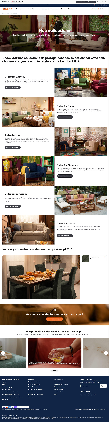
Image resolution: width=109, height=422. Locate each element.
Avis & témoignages (7, 387)
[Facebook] (88, 394)
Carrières (5, 399)
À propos (4, 381)
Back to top (102, 409)
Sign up (103, 386)
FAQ (55, 394)
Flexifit (30, 397)
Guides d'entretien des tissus (10, 392)
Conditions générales (80, 409)
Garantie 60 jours (59, 389)
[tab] (51, 370)
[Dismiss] (106, 2)
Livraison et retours (59, 387)
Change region (100, 1)
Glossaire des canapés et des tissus (12, 397)
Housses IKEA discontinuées (35, 394)
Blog (3, 384)
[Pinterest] (85, 394)
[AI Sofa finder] (100, 9)
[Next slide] (106, 353)
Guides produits (6, 389)
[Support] (103, 5)
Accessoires (31, 392)
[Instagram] (81, 394)
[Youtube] (95, 394)
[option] (54, 353)
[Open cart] (105, 9)
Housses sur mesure (33, 381)
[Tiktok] (91, 394)
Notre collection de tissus (35, 389)
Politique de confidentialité (92, 409)
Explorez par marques (34, 384)
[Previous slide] (3, 353)
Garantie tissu (58, 392)
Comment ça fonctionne (61, 384)
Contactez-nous (58, 381)
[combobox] (54, 319)
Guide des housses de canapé (10, 394)
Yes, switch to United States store (86, 1)
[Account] (106, 5)
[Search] (103, 9)
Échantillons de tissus (34, 387)
